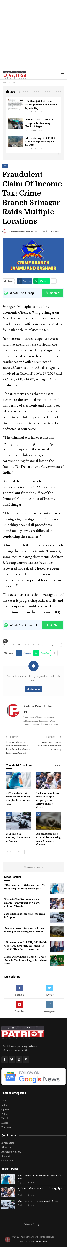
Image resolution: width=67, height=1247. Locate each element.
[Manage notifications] (7, 1239)
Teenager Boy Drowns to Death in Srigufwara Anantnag (49, 745)
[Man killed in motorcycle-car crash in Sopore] (18, 821)
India (4, 1105)
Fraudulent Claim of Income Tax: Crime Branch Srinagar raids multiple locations (32, 645)
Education (6, 1127)
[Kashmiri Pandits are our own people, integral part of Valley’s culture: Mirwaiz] (48, 780)
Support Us (7, 1156)
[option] (33, 125)
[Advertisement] (33, 35)
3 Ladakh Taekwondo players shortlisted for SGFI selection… (41, 104)
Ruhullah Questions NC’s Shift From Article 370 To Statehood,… (40, 141)
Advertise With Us (11, 1151)
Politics (5, 1113)
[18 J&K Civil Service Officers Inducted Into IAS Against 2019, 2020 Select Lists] (15, 123)
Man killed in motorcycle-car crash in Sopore (38, 1201)
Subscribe (35, 689)
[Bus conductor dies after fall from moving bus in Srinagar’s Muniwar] (48, 821)
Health (4, 1118)
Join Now (54, 292)
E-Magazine (7, 1142)
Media (4, 1122)
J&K (5, 166)
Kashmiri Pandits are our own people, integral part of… (40, 1190)
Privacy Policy (32, 1224)
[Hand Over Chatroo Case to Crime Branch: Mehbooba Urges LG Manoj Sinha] (57, 960)
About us (6, 1147)
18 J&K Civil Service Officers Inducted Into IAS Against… (41, 123)
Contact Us (7, 1160)
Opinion (5, 1109)
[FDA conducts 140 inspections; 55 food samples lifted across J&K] (18, 780)
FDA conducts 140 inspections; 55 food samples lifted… (39, 1177)
